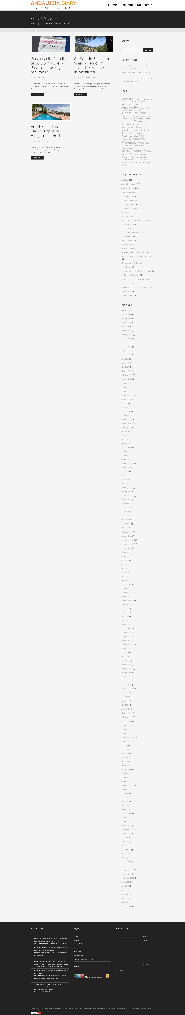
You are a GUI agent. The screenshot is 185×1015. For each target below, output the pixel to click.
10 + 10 (145, 964)
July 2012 (125, 560)
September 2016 (127, 395)
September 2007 (127, 785)
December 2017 (127, 343)
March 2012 (125, 576)
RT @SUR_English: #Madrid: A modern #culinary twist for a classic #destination (50, 949)
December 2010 (127, 632)
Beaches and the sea (129, 192)
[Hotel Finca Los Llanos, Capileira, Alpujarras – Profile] (51, 112)
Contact (76, 940)
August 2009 (126, 693)
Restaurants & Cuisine (129, 275)
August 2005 (126, 882)
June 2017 (125, 363)
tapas (146, 162)
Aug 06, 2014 (35, 77)
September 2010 (127, 645)
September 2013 (127, 504)
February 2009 (126, 717)
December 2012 (127, 540)
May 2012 (125, 568)
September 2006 (127, 830)
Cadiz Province (134, 113)
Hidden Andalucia (128, 224)
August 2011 (126, 604)
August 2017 (126, 355)
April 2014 (125, 480)
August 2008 (126, 741)
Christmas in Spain (128, 116)
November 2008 (127, 729)
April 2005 (125, 894)
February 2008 (126, 765)
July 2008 (125, 745)
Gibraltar (124, 212)
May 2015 (125, 431)
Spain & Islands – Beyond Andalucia (135, 287)
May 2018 (125, 327)
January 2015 (126, 447)
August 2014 (126, 468)
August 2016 (126, 399)
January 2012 (126, 584)
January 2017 (126, 379)
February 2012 (126, 580)
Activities (124, 180)
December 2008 (127, 725)
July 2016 (125, 403)
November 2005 (127, 870)
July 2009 (125, 697)
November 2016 (127, 387)
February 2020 (126, 311)
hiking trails (147, 130)
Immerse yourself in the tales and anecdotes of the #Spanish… (50, 954)
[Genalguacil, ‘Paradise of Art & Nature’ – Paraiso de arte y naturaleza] (51, 44)
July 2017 (125, 359)
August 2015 (126, 427)
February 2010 (126, 669)
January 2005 (126, 906)
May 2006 (125, 846)
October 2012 (126, 548)
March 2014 (125, 484)
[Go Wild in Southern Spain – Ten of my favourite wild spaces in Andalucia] (94, 44)
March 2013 (125, 528)
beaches (125, 110)
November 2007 (127, 777)
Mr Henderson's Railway (130, 263)
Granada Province (133, 123)
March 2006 (125, 854)
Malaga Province (133, 140)
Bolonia (132, 110)
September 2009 (127, 689)
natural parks (128, 146)
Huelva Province (127, 236)
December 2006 (127, 818)
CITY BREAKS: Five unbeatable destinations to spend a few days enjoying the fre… (50, 977)
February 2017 (126, 375)
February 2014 (126, 488)
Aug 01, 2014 (78, 77)
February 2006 (126, 858)
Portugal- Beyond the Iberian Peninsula (136, 271)
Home (32, 30)
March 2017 (125, 371)
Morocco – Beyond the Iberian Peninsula (136, 256)
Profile (76, 936)
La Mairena (138, 133)
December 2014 (127, 451)
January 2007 (126, 814)
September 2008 (127, 737)
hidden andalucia (131, 128)
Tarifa (125, 165)
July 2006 (125, 838)
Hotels (127, 133)
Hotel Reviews (126, 228)
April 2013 (125, 524)
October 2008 (126, 733)
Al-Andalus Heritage (128, 184)
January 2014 (126, 492)
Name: (145, 936)
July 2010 (125, 653)
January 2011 (126, 628)
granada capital (127, 122)
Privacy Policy (78, 944)
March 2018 (125, 331)
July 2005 (125, 886)
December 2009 (127, 677)
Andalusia (143, 105)
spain (139, 162)
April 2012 (125, 572)
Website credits (35, 1011)
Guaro (139, 124)
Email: (145, 940)
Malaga (127, 136)
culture (147, 119)
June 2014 (125, 476)
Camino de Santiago (129, 200)
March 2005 (125, 898)
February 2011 (126, 624)
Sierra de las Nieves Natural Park (136, 160)
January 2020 (126, 315)
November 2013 (127, 496)
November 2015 (127, 415)
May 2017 (125, 367)
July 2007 (125, 793)
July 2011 (125, 608)
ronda (146, 151)
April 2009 (125, 709)
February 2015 (126, 443)
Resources (77, 952)
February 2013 (126, 532)
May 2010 (125, 657)
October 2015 (126, 419)
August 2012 (126, 556)
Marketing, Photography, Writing (133, 252)
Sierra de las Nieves (140, 157)
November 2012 (127, 544)
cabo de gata (140, 110)
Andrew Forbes (48, 77)
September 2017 (127, 351)
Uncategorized (126, 295)
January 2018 (126, 339)
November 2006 (127, 822)
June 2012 (125, 564)
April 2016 (125, 407)
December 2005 (127, 866)
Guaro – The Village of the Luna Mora (135, 220)
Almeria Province (139, 102)
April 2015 (125, 435)
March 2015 (125, 439)
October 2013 (126, 500)
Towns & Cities (127, 291)
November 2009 (127, 681)
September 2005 (127, 878)
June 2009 (125, 701)
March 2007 (125, 806)
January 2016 (126, 411)
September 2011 (127, 600)
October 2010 (126, 641)
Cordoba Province (128, 204)
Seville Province (127, 283)
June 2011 (125, 612)
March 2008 (125, 761)
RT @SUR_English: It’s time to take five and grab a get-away (51, 972)
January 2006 (126, 862)
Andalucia (130, 104)
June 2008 (125, 749)
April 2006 (125, 850)
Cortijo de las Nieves (143, 116)
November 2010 (127, 637)
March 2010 (125, 665)
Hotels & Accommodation (130, 232)
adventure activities (142, 99)
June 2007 (125, 797)
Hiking (137, 130)
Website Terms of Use (81, 948)
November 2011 (127, 592)
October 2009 (126, 685)
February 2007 (126, 810)
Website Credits (79, 955)
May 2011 (125, 616)
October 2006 (126, 826)
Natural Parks (126, 267)
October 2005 (126, 874)
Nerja (145, 146)
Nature (138, 145)
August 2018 (126, 323)
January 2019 (126, 319)
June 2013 (125, 516)
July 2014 (125, 472)
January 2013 (126, 536)
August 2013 (126, 508)
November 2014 (127, 455)
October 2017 (126, 347)
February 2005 (126, 902)
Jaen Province (126, 240)
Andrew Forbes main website (83, 959)
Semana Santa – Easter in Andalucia (135, 279)
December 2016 (127, 383)
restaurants (131, 151)
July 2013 (125, 512)
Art (147, 108)
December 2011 (127, 588)
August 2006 (126, 834)
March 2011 (125, 620)
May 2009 (125, 705)
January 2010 (126, 673)
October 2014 (126, 459)
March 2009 (125, 713)
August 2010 (126, 649)
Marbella (143, 142)
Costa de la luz (128, 119)
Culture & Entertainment (130, 208)
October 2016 (126, 391)
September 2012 (127, 552)
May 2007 (125, 801)
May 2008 (125, 753)
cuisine (140, 119)
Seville (134, 154)
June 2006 (125, 842)
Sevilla (125, 154)
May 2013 (125, 520)
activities (127, 98)
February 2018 (126, 335)
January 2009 (126, 721)
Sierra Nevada (128, 163)
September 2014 (127, 463)
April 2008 (125, 757)
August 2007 (126, 789)
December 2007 (127, 773)
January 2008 (126, 769)
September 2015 (127, 423)
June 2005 (125, 890)
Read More (37, 94)
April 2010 (125, 661)
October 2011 (126, 596)
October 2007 (126, 781)
